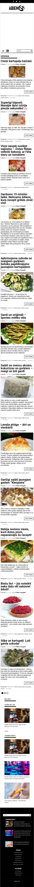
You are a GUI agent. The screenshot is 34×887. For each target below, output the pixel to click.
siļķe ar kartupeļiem (26, 686)
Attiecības (18, 856)
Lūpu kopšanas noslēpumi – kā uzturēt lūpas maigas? (22, 843)
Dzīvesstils (18, 860)
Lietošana (18, 871)
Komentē (13, 97)
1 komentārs (18, 141)
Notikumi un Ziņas (18, 864)
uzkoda (6, 97)
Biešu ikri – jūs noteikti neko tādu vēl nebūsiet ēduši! (16, 586)
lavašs (19, 473)
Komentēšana (18, 873)
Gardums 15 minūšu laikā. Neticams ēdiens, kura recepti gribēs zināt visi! (17, 199)
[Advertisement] (17, 31)
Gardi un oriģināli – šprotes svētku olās (13, 316)
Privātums (18, 875)
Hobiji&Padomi (10, 95)
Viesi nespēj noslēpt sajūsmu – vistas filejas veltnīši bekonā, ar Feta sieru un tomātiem (16, 150)
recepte (2, 97)
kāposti (24, 139)
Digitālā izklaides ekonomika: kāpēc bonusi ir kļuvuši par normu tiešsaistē (22, 824)
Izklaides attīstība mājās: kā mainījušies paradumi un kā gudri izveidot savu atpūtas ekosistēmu (22, 834)
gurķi (19, 308)
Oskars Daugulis (21, 64)
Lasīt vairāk (28, 91)
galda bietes (21, 634)
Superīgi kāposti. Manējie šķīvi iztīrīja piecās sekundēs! (14, 105)
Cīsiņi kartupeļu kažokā (16, 61)
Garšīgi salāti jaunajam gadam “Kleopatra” (16, 481)
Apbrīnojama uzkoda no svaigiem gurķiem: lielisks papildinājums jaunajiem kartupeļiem (16, 263)
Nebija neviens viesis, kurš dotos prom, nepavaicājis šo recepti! (16, 532)
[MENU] (7, 51)
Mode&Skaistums (18, 862)
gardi (19, 187)
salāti (23, 418)
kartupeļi (27, 95)
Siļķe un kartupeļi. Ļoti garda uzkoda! (15, 642)
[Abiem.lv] (3, 51)
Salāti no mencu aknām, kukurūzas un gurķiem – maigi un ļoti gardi (17, 368)
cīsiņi (23, 95)
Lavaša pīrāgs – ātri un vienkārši (16, 426)
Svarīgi (16, 95)
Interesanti (18, 858)
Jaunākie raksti (18, 852)
